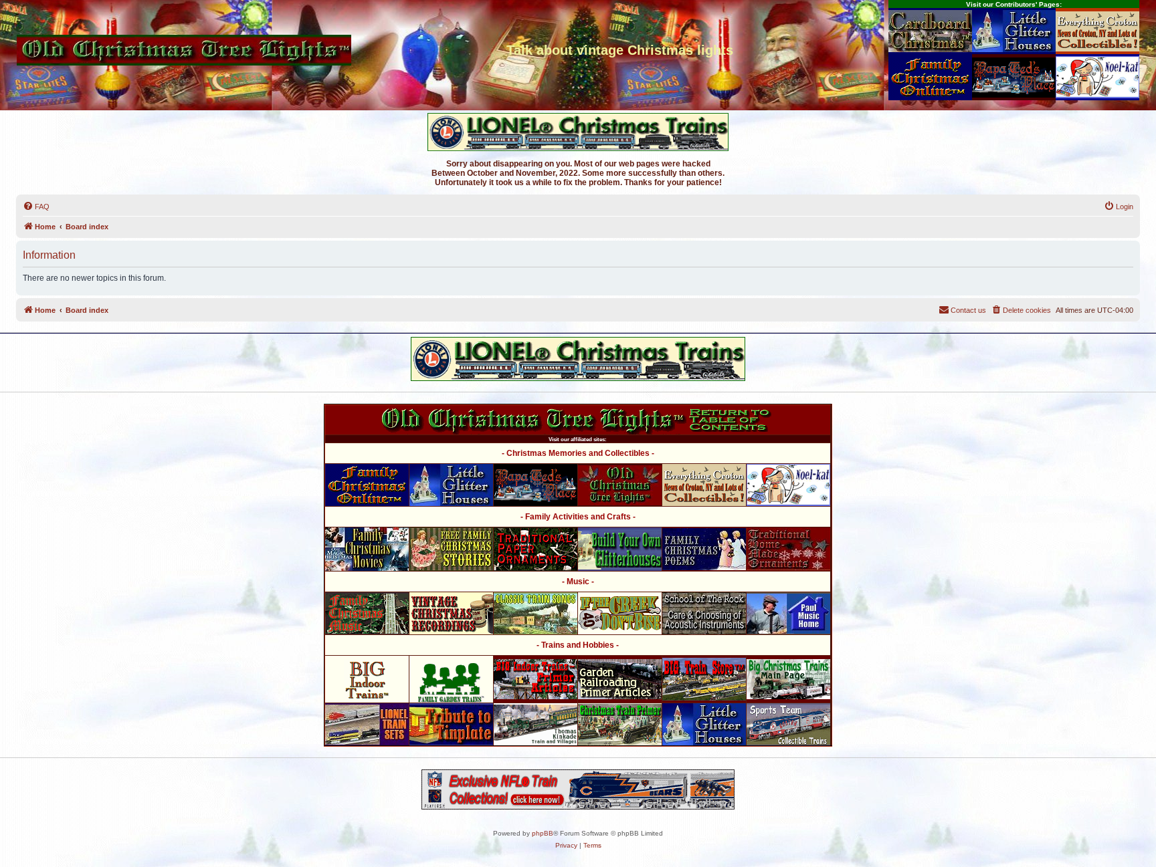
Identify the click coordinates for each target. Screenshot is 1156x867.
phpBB (542, 833)
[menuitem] (36, 207)
